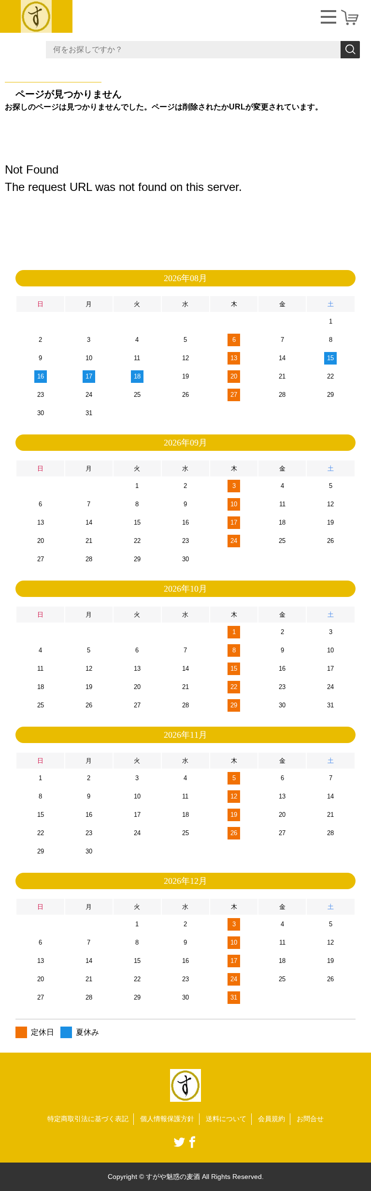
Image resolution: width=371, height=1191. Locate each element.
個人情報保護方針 (167, 1119)
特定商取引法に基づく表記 (87, 1119)
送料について (226, 1119)
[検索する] (350, 49)
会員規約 (271, 1119)
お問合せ (310, 1119)
